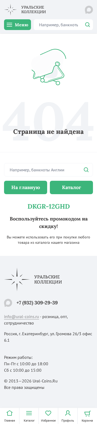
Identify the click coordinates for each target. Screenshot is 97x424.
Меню (21, 24)
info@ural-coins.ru (21, 316)
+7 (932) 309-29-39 (37, 303)
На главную (25, 187)
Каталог (71, 187)
